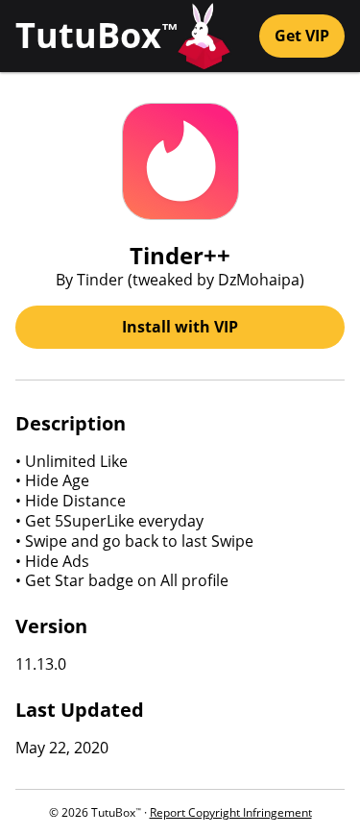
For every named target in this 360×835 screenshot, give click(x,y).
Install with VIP (180, 326)
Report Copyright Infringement (231, 812)
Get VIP (302, 35)
